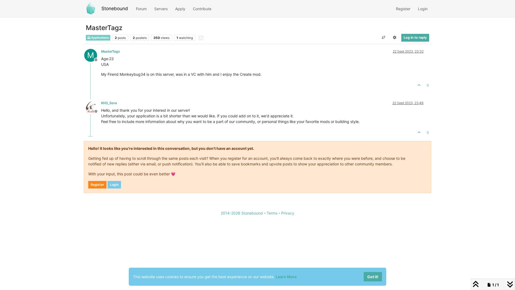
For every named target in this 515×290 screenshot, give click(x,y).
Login (114, 185)
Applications (100, 37)
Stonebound (114, 8)
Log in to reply (415, 37)
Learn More (286, 276)
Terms (272, 213)
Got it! (372, 276)
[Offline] (92, 106)
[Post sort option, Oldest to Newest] (383, 37)
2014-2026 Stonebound (242, 213)
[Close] (425, 148)
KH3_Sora (109, 103)
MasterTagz (110, 51)
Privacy (287, 213)
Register (97, 185)
